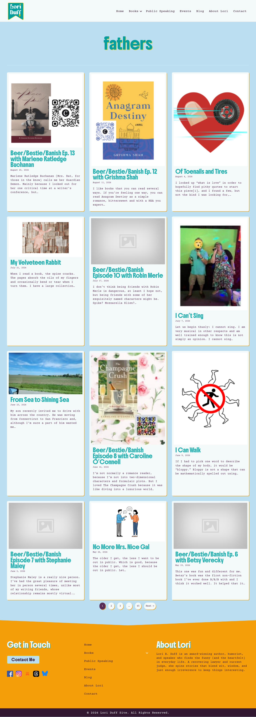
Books (133, 11)
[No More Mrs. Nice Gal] (127, 550)
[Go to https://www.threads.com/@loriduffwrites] (36, 674)
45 (138, 606)
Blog (200, 11)
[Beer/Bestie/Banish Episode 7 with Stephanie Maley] (45, 550)
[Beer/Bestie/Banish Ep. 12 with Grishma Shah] (127, 141)
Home (120, 11)
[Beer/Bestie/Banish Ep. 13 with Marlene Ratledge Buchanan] (45, 141)
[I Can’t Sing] (210, 281)
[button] (140, 11)
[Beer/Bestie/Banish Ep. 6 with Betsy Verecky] (210, 550)
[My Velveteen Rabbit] (45, 281)
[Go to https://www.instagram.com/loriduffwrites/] (19, 674)
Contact (240, 11)
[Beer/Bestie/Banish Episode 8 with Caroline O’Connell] (127, 423)
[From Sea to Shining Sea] (45, 423)
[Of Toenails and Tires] (210, 141)
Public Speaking (160, 11)
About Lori (218, 11)
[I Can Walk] (210, 423)
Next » (150, 606)
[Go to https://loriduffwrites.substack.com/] (27, 674)
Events (185, 11)
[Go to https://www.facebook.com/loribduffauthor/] (10, 674)
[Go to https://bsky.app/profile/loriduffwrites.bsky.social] (45, 673)
